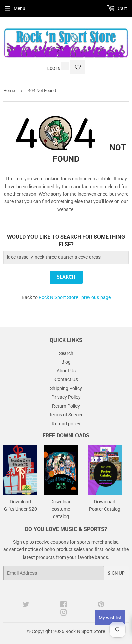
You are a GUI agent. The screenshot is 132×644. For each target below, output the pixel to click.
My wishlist (110, 617)
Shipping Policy (66, 388)
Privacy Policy (66, 397)
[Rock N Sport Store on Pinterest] (101, 605)
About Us (66, 370)
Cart (122, 8)
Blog (66, 362)
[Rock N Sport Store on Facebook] (63, 605)
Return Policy (66, 406)
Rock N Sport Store (58, 297)
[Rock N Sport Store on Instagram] (63, 613)
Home (9, 90)
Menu (19, 8)
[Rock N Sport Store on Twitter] (26, 605)
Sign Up (116, 573)
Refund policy (66, 423)
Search (66, 353)
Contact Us (66, 379)
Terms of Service (66, 414)
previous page (96, 297)
